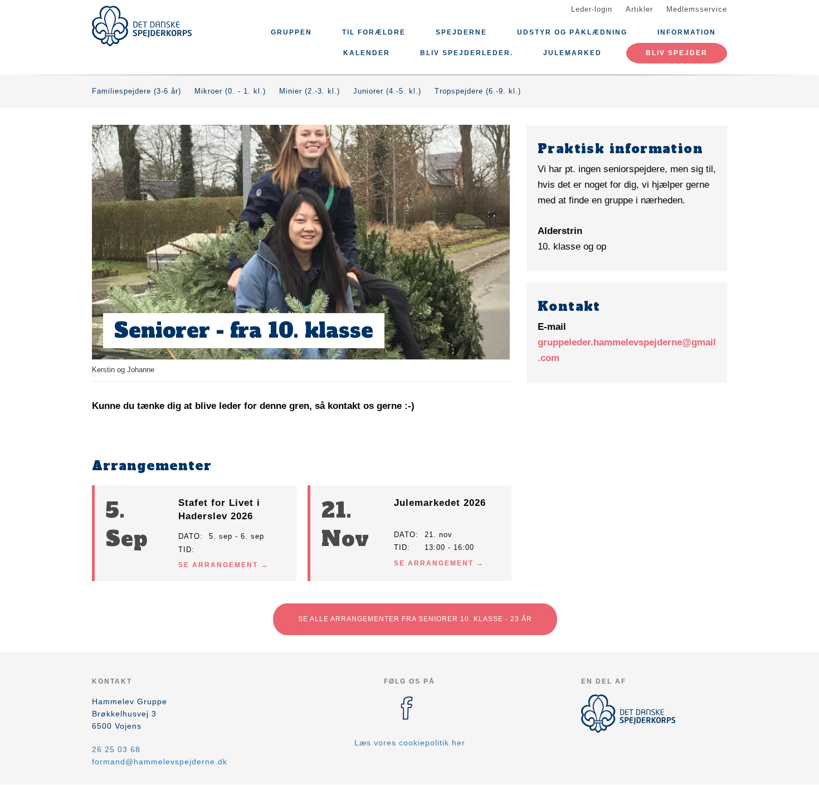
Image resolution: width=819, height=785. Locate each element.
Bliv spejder (677, 53)
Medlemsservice (696, 9)
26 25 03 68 (116, 749)
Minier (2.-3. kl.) (309, 91)
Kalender (366, 53)
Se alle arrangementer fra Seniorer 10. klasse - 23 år (415, 619)
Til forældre (374, 32)
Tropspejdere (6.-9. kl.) (478, 91)
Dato (189, 536)
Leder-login (591, 9)
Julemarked (572, 53)
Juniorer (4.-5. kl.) (387, 91)
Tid (185, 549)
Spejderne (461, 32)
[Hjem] (142, 26)
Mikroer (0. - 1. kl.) (230, 91)
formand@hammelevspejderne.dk (159, 761)
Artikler (639, 9)
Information (686, 32)
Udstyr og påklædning (572, 32)
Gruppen (291, 32)
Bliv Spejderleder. (466, 53)
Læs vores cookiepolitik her (409, 742)
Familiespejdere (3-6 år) (136, 91)
